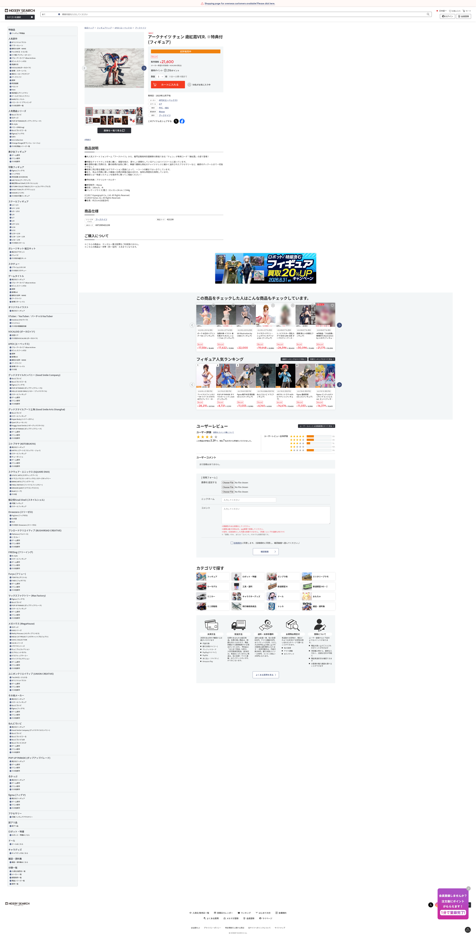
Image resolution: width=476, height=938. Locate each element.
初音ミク (15, 335)
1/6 (13, 214)
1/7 (13, 217)
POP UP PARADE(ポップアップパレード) (26, 121)
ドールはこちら (17, 844)
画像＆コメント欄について (223, 432)
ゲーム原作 (16, 155)
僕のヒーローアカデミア (21, 74)
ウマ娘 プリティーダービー (21, 55)
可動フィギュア (17, 503)
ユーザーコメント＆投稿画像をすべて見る (316, 426)
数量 (153, 76)
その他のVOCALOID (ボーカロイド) (25, 338)
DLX (13, 522)
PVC (161, 107)
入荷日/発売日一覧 (18, 871)
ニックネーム (208, 498)
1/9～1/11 (15, 224)
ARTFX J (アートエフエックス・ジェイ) (26, 450)
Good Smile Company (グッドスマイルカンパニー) (31, 730)
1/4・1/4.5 (15, 208)
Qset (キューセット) (19, 422)
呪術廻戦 (15, 83)
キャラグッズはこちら (20, 853)
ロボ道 (14, 518)
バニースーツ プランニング (21, 102)
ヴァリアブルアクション (21, 659)
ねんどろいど (17, 114)
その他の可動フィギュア (21, 196)
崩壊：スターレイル (19, 70)
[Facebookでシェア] (182, 121)
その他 (14, 369)
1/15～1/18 (16, 233)
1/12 (13, 230)
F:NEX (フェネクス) (19, 580)
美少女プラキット (18, 252)
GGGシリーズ (17, 630)
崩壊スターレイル (18, 301)
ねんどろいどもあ (18, 739)
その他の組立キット (19, 258)
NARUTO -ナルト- (18, 99)
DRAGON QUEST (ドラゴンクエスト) (25, 488)
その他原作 (16, 161)
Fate (13, 89)
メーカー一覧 (17, 874)
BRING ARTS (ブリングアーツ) (23, 481)
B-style (15, 124)
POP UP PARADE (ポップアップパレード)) (27, 388)
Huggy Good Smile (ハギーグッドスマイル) (28, 425)
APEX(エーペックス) (168, 100)
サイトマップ (280, 928)
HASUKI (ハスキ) (18, 193)
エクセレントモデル (19, 652)
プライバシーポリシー (212, 928)
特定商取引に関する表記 (234, 928)
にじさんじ (16, 323)
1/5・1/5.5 (15, 211)
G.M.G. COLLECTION (19, 640)
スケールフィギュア (19, 394)
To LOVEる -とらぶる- (20, 51)
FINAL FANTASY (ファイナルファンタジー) (27, 485)
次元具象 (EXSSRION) (20, 177)
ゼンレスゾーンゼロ (19, 61)
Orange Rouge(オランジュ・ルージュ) (26, 143)
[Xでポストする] (176, 121)
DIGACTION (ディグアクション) (23, 189)
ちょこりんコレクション (21, 649)
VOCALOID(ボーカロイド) (21, 67)
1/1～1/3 (15, 205)
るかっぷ (15, 117)
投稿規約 (238, 542)
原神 (13, 80)
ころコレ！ (16, 537)
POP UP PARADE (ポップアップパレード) (27, 429)
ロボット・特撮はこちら (21, 835)
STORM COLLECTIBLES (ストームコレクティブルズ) (31, 186)
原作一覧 (15, 884)
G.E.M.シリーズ (17, 643)
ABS (167, 107)
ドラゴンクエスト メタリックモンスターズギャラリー (31, 478)
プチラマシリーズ (18, 646)
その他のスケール (18, 243)
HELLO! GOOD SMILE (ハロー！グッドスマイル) (29, 391)
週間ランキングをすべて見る (293, 359)
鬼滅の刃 (15, 64)
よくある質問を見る (265, 674)
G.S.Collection (17, 140)
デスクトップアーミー (20, 655)
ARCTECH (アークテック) (21, 180)
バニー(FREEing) (18, 127)
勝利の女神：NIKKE (19, 48)
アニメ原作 (16, 158)
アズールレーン (17, 45)
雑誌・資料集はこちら (20, 862)
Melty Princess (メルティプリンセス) (25, 633)
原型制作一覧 (17, 877)
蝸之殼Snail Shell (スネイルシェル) (25, 183)
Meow (162, 111)
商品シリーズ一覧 (18, 880)
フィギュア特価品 (18, 33)
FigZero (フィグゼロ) (20, 515)
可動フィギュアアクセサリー (22, 817)
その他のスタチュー (19, 270)
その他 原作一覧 (18, 105)
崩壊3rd (15, 292)
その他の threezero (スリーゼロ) (24, 525)
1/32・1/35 (16, 240)
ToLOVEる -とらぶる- (20, 677)
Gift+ (14, 136)
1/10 (13, 227)
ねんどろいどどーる (19, 130)
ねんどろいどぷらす (19, 743)
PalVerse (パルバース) (20, 534)
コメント (205, 507)
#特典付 (88, 139)
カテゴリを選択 (14, 17)
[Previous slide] (84, 68)
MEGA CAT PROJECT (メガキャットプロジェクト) (30, 636)
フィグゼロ (16, 174)
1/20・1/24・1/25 (18, 236)
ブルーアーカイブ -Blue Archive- (24, 58)
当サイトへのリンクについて (259, 928)
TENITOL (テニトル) (19, 577)
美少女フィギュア (18, 279)
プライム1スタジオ (19, 267)
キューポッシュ (17, 457)
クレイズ (15, 255)
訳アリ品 (15, 826)
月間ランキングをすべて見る (321, 359)
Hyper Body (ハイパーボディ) (23, 419)
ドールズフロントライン (21, 96)
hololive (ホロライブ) (20, 320)
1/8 (13, 221)
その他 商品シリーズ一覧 (21, 146)
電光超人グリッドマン (20, 93)
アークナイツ (16, 77)
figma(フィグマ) (18, 133)
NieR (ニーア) (17, 491)
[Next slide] (144, 68)
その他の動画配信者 (19, 326)
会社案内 (194, 928)
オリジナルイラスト (19, 42)
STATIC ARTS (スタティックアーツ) (25, 475)
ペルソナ (15, 86)
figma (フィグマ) (18, 170)
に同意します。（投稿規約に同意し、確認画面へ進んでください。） (267, 543)
